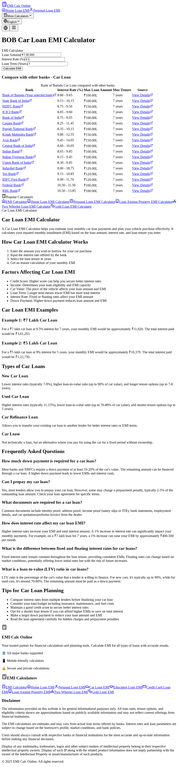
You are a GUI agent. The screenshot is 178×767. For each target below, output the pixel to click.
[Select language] (6, 28)
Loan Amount (11, 54)
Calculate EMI (12, 68)
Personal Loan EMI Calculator (94, 202)
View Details (141, 95)
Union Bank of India (16, 162)
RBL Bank (9, 191)
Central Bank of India (17, 146)
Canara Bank (11, 123)
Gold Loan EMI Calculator (73, 206)
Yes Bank (9, 174)
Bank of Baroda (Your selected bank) (27, 95)
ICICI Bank (10, 112)
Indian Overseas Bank (17, 157)
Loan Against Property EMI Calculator (145, 202)
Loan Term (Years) (15, 64)
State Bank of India (15, 101)
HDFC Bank (11, 106)
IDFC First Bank (14, 179)
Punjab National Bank (17, 129)
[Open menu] (14, 27)
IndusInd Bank (12, 168)
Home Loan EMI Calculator (50, 202)
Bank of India (11, 117)
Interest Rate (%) (13, 59)
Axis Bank (9, 140)
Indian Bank (10, 151)
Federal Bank (11, 185)
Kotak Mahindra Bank (17, 134)
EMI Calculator (16, 202)
